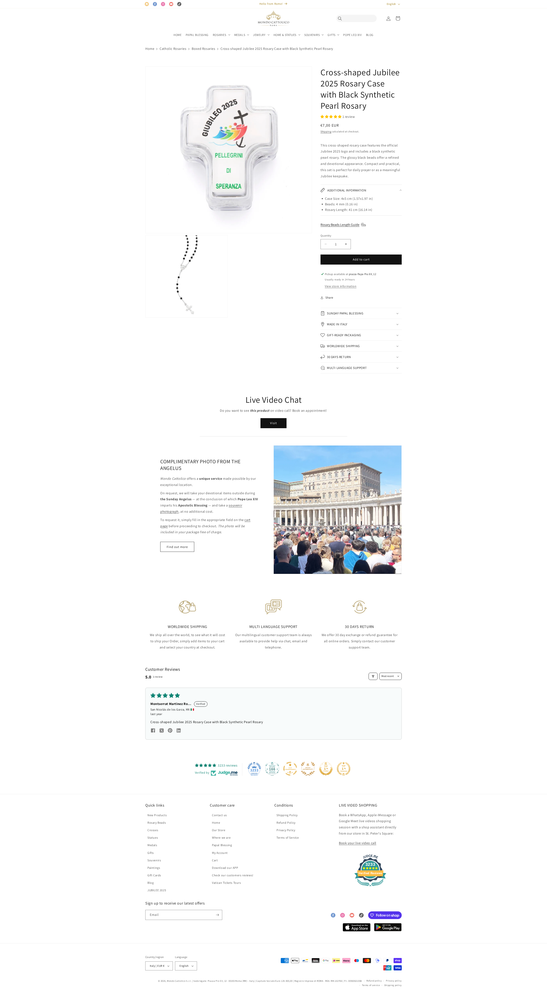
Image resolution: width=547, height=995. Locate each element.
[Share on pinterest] (170, 731)
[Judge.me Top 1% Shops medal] (326, 769)
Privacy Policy (285, 830)
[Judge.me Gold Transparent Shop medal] (290, 769)
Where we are (221, 838)
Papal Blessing (222, 845)
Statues (152, 838)
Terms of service (371, 985)
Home (149, 48)
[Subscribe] (217, 915)
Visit (273, 423)
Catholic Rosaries (173, 48)
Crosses (152, 830)
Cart (215, 860)
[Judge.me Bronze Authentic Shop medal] (308, 769)
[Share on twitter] (161, 731)
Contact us (219, 815)
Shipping (326, 131)
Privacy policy (394, 980)
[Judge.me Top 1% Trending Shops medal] (343, 769)
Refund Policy (286, 823)
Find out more (177, 547)
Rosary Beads (156, 823)
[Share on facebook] (153, 731)
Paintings (153, 868)
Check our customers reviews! (232, 875)
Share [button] (329, 297)
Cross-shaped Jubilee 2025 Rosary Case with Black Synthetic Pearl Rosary (277, 48)
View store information (340, 286)
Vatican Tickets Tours (226, 883)
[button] (341, 18)
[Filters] (373, 676)
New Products (157, 815)
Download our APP (225, 868)
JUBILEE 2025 (156, 890)
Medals (152, 845)
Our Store (218, 830)
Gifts (150, 853)
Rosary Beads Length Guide (340, 224)
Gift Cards (154, 875)
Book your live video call (357, 843)
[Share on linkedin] (178, 731)
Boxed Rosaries (203, 48)
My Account (220, 853)
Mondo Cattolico (176, 980)
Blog (150, 883)
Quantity (326, 235)
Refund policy (374, 980)
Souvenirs (154, 860)
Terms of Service (287, 838)
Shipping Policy (287, 815)
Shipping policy (393, 985)
